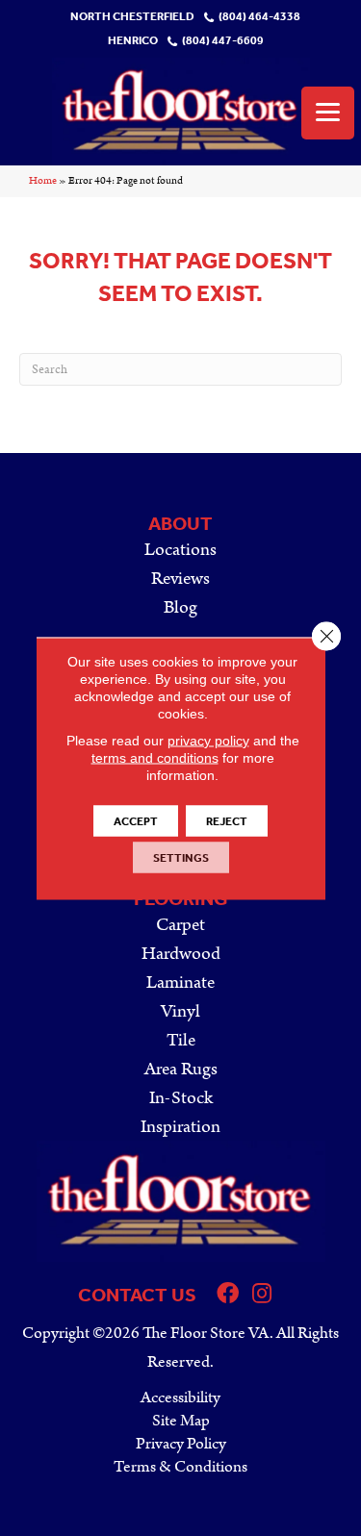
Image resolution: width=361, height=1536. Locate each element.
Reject (226, 820)
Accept (136, 820)
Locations (180, 550)
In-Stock (181, 1098)
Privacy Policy (181, 1443)
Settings (181, 857)
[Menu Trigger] (327, 113)
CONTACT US (137, 1294)
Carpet (180, 925)
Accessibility (180, 1397)
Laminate (180, 982)
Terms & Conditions (180, 1466)
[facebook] (228, 1295)
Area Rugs (181, 1069)
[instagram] (261, 1295)
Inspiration (180, 1127)
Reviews (180, 579)
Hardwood (181, 954)
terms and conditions (155, 757)
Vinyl (180, 1011)
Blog (180, 607)
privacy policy (208, 739)
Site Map (181, 1420)
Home (43, 181)
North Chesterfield (132, 17)
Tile (181, 1040)
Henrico (133, 41)
